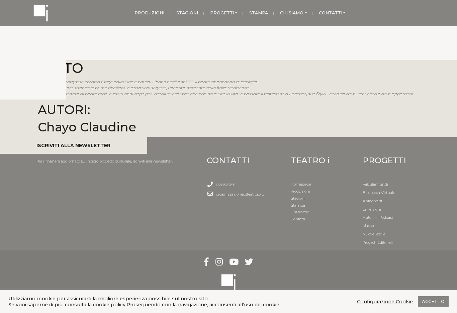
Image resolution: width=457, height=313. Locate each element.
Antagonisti (373, 201)
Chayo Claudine (87, 126)
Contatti (298, 219)
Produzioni (300, 191)
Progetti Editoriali (378, 242)
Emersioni (372, 209)
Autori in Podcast (378, 217)
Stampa (298, 205)
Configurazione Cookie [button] (385, 302)
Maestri (369, 225)
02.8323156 (225, 185)
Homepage (301, 184)
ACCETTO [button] (433, 301)
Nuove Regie (374, 234)
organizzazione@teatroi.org (240, 194)
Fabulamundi (375, 184)
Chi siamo (300, 212)
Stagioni (298, 198)
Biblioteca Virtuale (379, 192)
